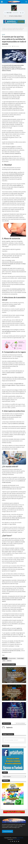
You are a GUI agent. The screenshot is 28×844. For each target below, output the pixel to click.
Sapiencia (9, 660)
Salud (3, 34)
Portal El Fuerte (20, 837)
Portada (3, 28)
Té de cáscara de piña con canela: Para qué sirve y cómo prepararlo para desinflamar (14, 675)
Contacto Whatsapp (7, 831)
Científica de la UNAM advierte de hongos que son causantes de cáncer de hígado (14, 692)
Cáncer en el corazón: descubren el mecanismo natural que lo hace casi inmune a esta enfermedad (14, 710)
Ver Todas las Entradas (20, 723)
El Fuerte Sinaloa (12, 658)
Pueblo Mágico (20, 658)
